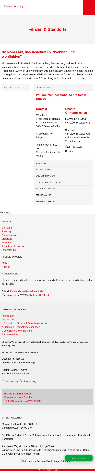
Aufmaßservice (10, 235)
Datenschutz (9, 319)
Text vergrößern (13, 401)
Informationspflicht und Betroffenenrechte (24, 323)
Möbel (5, 263)
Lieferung (7, 238)
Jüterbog (41, 163)
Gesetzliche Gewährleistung (17, 330)
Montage (7, 242)
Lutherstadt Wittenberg (48, 182)
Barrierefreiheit (10, 334)
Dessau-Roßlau (44, 87)
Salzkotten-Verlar (45, 176)
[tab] (63, 87)
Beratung (7, 227)
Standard (28, 397)
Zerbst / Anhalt (43, 195)
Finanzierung (9, 250)
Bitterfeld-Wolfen (45, 189)
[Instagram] (28, 381)
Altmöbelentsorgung (13, 246)
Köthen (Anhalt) (44, 169)
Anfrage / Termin (79, 458)
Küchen (6, 266)
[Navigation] (89, 7)
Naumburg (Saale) (45, 201)
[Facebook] (10, 381)
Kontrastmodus (12, 397)
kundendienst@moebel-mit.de (26, 291)
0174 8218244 (41, 295)
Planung (6, 231)
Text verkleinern (32, 401)
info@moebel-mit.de (21, 373)
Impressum (8, 315)
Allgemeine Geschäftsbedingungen (21, 327)
